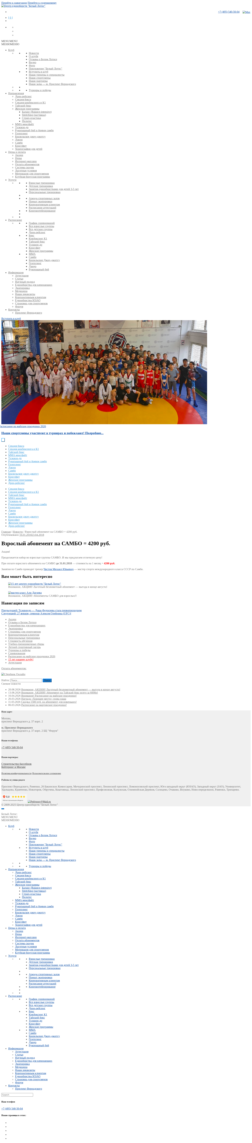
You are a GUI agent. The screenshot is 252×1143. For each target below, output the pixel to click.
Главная (6, 531)
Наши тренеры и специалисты (46, 74)
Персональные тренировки (45, 192)
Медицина (21, 291)
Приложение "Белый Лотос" (45, 68)
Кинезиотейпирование (42, 210)
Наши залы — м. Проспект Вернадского (52, 84)
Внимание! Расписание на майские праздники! (49, 695)
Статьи (19, 278)
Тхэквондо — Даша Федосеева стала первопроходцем (41, 610)
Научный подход (25, 281)
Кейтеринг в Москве (13, 766)
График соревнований (42, 223)
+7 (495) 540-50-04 (228, 11)
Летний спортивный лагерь (24, 647)
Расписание (15, 220)
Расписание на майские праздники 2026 (31, 656)
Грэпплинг (21, 133)
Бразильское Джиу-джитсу (44, 260)
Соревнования (16, 653)
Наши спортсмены (40, 77)
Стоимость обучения (20, 640)
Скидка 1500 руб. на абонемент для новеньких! (49, 701)
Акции (19, 155)
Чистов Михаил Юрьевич (59, 569)
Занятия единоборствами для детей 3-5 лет (54, 189)
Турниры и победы (40, 90)
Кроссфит (21, 145)
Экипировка (22, 288)
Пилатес (27, 121)
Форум (19, 306)
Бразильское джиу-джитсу (30, 136)
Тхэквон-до (21, 127)
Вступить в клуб (38, 71)
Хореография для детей (28, 148)
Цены (18, 158)
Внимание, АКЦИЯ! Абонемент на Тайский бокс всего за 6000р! (59, 692)
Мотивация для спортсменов (32, 173)
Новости (34, 53)
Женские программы (27, 108)
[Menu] (2, 808)
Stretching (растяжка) (34, 114)
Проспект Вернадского (28, 312)
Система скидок (24, 167)
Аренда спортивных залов (44, 198)
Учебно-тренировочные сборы (26, 644)
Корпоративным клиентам (44, 204)
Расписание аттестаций (42, 207)
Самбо (19, 142)
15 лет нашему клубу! (20, 659)
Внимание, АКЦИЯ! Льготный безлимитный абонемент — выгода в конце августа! (70, 689)
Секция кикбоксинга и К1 (30, 102)
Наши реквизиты (25, 294)
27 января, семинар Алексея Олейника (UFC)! (36, 613)
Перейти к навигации (14, 2)
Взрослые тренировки (42, 182)
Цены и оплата (17, 152)
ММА (32, 254)
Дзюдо (19, 139)
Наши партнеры (38, 80)
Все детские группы (40, 229)
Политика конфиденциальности (16, 773)
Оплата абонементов (27, 164)
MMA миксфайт (24, 124)
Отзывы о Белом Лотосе (43, 59)
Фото (32, 65)
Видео (32, 62)
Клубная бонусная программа (32, 176)
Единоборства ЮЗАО (27, 300)
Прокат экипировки (40, 201)
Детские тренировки (41, 186)
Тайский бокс (23, 105)
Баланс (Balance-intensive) (37, 111)
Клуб (11, 50)
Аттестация (21, 275)
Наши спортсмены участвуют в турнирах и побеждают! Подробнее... (52, 433)
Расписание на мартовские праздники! (44, 705)
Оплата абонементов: (13, 668)
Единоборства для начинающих (33, 284)
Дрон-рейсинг (23, 96)
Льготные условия (26, 170)
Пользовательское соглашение (46, 773)
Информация (15, 272)
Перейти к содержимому (42, 2)
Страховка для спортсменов (31, 303)
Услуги (12, 179)
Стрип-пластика (31, 118)
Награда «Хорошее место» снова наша (43, 698)
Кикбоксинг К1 (38, 238)
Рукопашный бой (39, 269)
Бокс (31, 235)
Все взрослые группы (41, 226)
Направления (16, 93)
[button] (9, 41)
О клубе (33, 56)
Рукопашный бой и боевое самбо (34, 130)
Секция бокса (23, 99)
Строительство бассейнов (16, 763)
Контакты (14, 309)
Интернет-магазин (26, 161)
